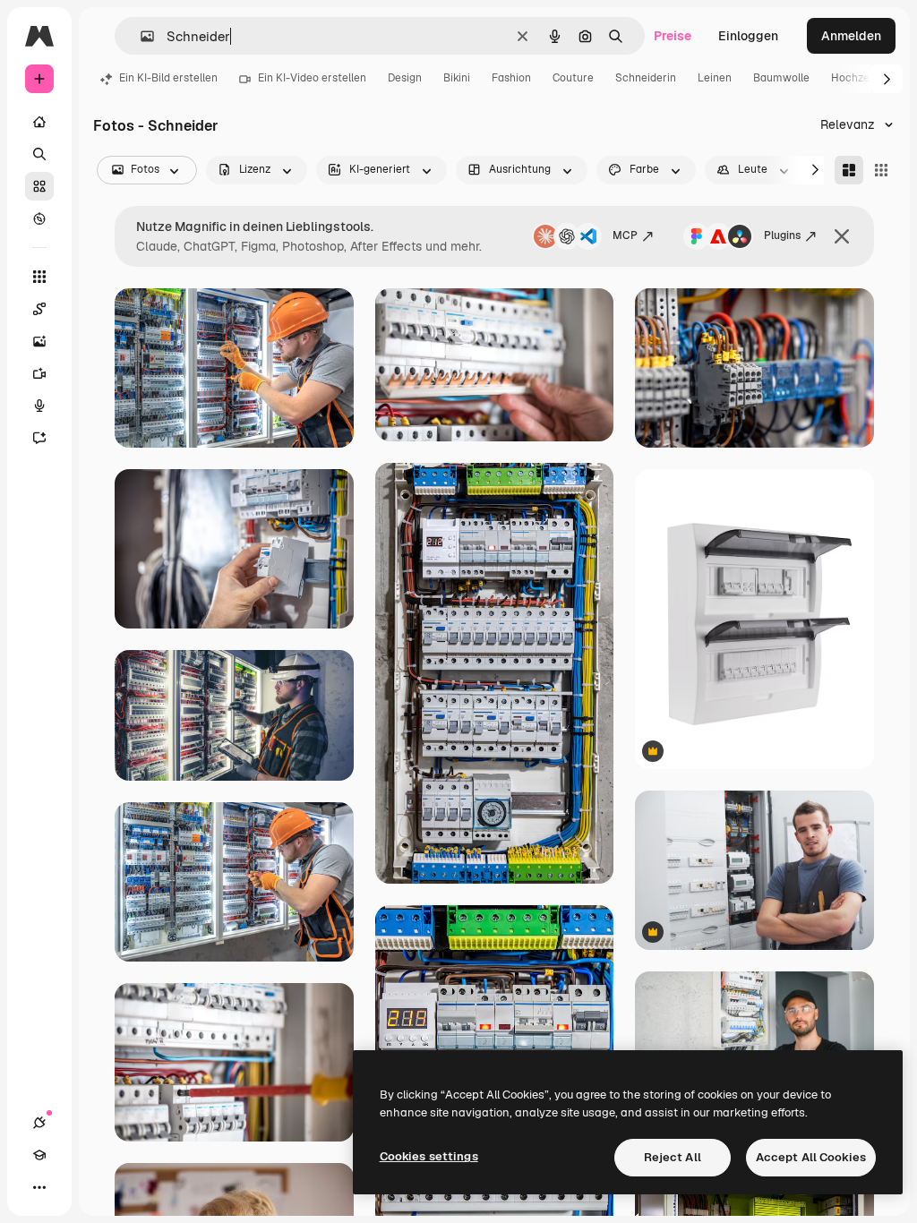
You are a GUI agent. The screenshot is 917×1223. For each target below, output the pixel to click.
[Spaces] (39, 309)
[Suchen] (39, 154)
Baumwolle (781, 78)
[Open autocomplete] (140, 36)
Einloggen (748, 36)
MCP (625, 235)
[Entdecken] (39, 218)
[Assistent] (39, 437)
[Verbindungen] (39, 1122)
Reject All (672, 1157)
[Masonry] (849, 170)
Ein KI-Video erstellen (312, 78)
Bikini (456, 78)
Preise (672, 36)
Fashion (511, 78)
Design (405, 78)
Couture (573, 78)
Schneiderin (645, 78)
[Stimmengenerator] (39, 405)
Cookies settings (429, 1156)
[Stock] (39, 186)
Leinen (715, 78)
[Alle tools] (39, 276)
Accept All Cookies (811, 1157)
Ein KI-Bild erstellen (168, 78)
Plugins (782, 235)
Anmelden (851, 36)
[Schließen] (842, 236)
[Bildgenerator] (39, 341)
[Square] (881, 170)
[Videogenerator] (39, 373)
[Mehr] (39, 1187)
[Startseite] (39, 121)
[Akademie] (39, 1155)
